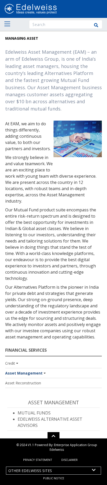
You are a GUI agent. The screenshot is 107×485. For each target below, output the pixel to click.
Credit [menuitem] (10, 363)
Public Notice (53, 478)
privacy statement (37, 460)
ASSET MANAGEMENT (53, 402)
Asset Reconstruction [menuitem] (23, 382)
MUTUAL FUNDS (34, 413)
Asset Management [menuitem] (24, 373)
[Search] (96, 25)
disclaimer (69, 460)
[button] (53, 436)
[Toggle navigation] (6, 24)
